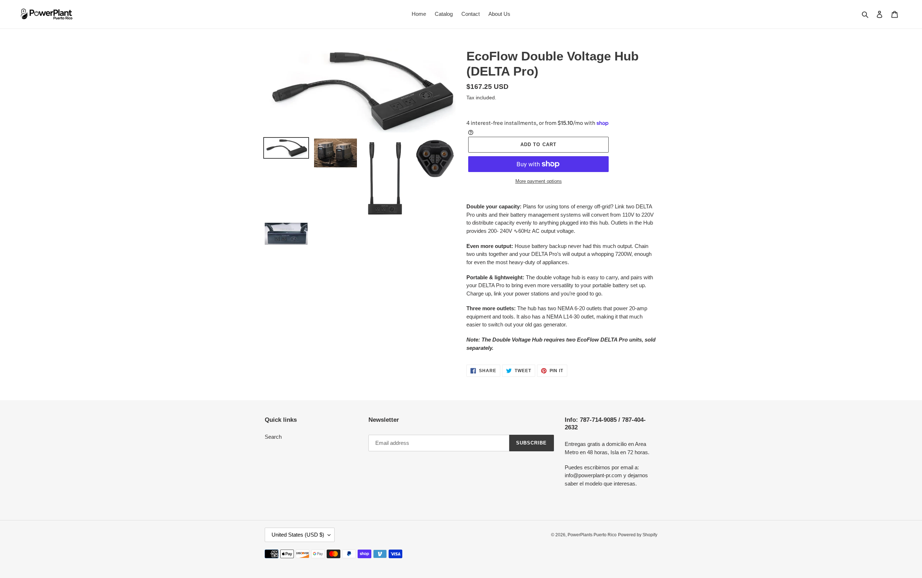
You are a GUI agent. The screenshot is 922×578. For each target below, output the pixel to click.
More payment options (538, 181)
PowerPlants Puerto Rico (592, 534)
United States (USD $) (298, 535)
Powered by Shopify (637, 534)
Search (273, 437)
